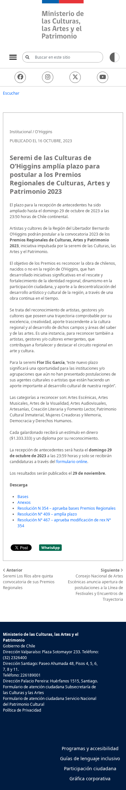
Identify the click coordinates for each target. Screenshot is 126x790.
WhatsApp (50, 547)
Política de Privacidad (22, 710)
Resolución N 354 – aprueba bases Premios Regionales (66, 508)
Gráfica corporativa (89, 778)
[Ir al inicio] (63, 20)
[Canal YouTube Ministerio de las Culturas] (102, 77)
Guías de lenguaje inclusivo (90, 758)
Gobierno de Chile (19, 646)
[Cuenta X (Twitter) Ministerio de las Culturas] (75, 77)
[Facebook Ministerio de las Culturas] (20, 77)
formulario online (71, 461)
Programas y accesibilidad (90, 748)
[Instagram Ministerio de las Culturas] (47, 77)
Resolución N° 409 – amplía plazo (47, 514)
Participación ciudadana (90, 768)
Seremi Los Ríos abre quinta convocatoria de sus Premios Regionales (29, 578)
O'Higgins (43, 131)
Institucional (21, 131)
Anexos (24, 502)
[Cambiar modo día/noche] (115, 57)
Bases (22, 496)
